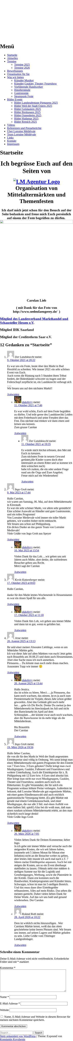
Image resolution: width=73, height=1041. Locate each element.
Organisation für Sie (18, 74)
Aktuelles (12, 58)
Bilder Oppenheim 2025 (27, 115)
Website (4, 1010)
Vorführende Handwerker (28, 86)
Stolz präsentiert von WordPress (18, 1036)
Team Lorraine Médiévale (21, 134)
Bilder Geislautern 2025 (27, 109)
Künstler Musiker (24, 80)
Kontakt (11, 140)
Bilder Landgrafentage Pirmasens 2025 (36, 102)
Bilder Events (14, 99)
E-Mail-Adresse (10, 1003)
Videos (11, 124)
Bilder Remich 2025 (25, 121)
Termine (11, 61)
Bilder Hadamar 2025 (26, 118)
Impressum (13, 143)
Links (10, 137)
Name (4, 996)
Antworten (13, 394)
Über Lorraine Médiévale (21, 131)
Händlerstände (22, 89)
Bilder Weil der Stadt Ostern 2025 (33, 105)
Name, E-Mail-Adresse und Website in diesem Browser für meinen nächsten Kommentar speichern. (35, 1018)
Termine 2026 (22, 67)
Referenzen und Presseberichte (24, 128)
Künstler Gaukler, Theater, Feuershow (35, 83)
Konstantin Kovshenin (12, 1039)
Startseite (12, 54)
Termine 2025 (22, 64)
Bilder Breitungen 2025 (27, 112)
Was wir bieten (15, 77)
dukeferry (27, 402)
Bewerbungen (15, 70)
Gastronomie (21, 93)
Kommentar (7, 967)
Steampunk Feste (23, 96)
